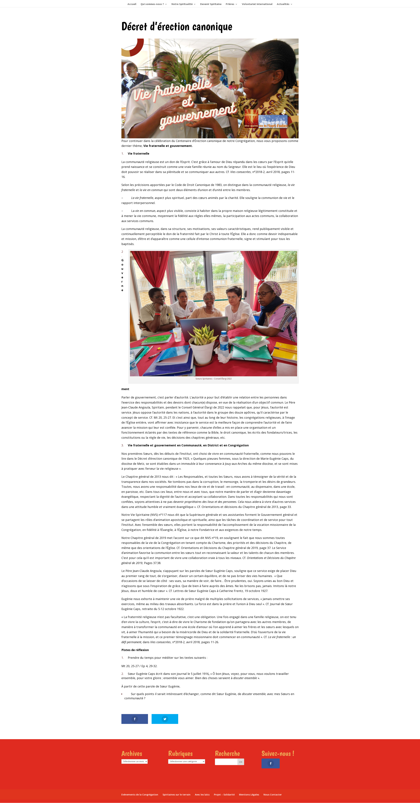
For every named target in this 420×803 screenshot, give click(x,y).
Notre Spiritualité (182, 4)
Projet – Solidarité (224, 794)
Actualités (283, 4)
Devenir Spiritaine (210, 4)
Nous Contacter (272, 794)
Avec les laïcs (202, 794)
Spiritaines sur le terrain (176, 794)
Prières (230, 4)
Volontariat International (257, 4)
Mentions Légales (249, 794)
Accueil (131, 4)
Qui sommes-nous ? (152, 4)
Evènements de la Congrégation (139, 794)
